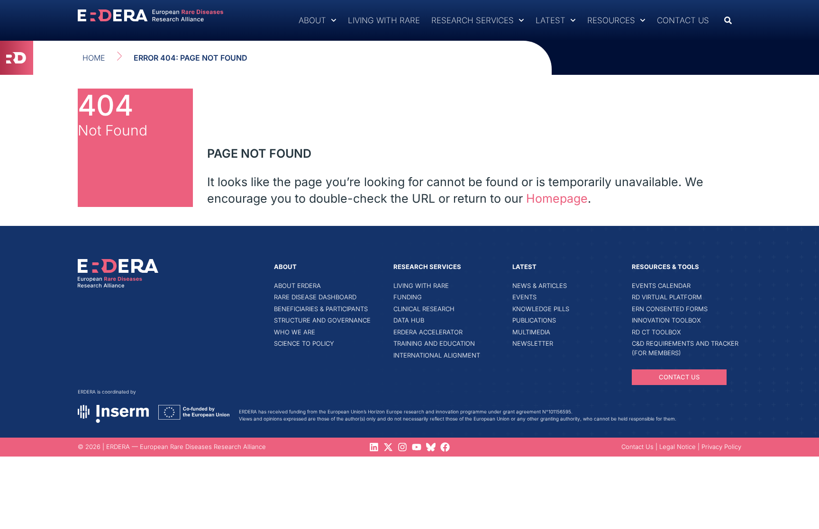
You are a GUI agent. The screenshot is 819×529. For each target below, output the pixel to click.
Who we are (294, 332)
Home (93, 58)
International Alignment (436, 355)
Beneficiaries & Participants (321, 309)
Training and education (434, 343)
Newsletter (532, 343)
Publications (534, 320)
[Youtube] (417, 447)
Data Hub (408, 320)
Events (524, 297)
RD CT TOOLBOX (656, 332)
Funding (407, 297)
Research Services (472, 20)
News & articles (539, 285)
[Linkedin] (374, 447)
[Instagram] (402, 447)
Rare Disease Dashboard (315, 297)
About (312, 20)
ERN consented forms (670, 309)
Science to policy (304, 343)
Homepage (557, 198)
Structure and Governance (322, 320)
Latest (550, 20)
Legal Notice (677, 446)
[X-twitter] (388, 447)
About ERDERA (297, 285)
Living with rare (384, 20)
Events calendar (661, 285)
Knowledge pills (540, 309)
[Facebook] (445, 447)
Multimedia (531, 332)
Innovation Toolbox (666, 320)
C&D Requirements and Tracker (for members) (685, 348)
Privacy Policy (721, 446)
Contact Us (683, 20)
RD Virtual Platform (667, 297)
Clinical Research (424, 309)
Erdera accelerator (428, 332)
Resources (611, 20)
